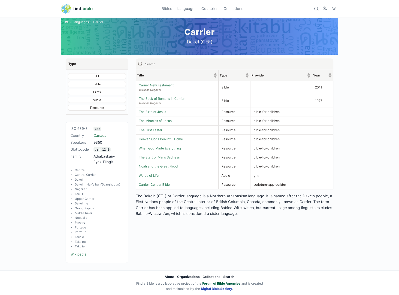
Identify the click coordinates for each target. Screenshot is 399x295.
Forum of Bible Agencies (221, 283)
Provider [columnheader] (280, 75)
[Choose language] (325, 9)
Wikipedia (78, 254)
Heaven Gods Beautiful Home (161, 139)
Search (228, 277)
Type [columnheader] (234, 75)
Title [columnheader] (177, 75)
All (97, 76)
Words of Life (149, 175)
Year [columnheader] (322, 75)
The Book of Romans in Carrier (161, 98)
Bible (97, 84)
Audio (97, 100)
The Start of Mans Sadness (159, 157)
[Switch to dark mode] (334, 9)
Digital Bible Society (216, 289)
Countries (209, 8)
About (169, 277)
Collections (233, 8)
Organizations (188, 277)
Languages (186, 8)
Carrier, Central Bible (154, 184)
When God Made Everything (160, 148)
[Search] (316, 9)
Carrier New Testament (156, 85)
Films (97, 92)
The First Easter (150, 130)
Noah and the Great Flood (158, 166)
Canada (100, 135)
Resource (97, 107)
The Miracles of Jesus (155, 121)
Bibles (167, 8)
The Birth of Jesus (152, 112)
